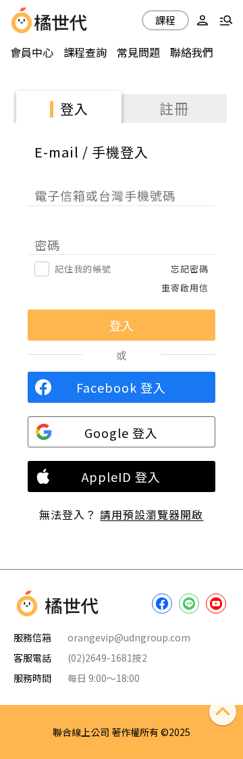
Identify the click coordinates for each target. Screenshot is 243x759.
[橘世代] (60, 20)
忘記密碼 (190, 268)
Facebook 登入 (121, 387)
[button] (202, 20)
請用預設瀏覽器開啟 (151, 514)
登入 (74, 108)
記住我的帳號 (83, 268)
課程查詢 (85, 52)
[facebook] (162, 603)
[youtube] (216, 603)
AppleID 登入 (121, 476)
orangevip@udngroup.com (129, 637)
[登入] (202, 20)
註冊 (174, 108)
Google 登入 (121, 432)
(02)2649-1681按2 (107, 657)
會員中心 (31, 52)
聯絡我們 (191, 52)
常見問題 (138, 52)
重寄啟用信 (185, 287)
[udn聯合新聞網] (21, 20)
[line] (189, 603)
